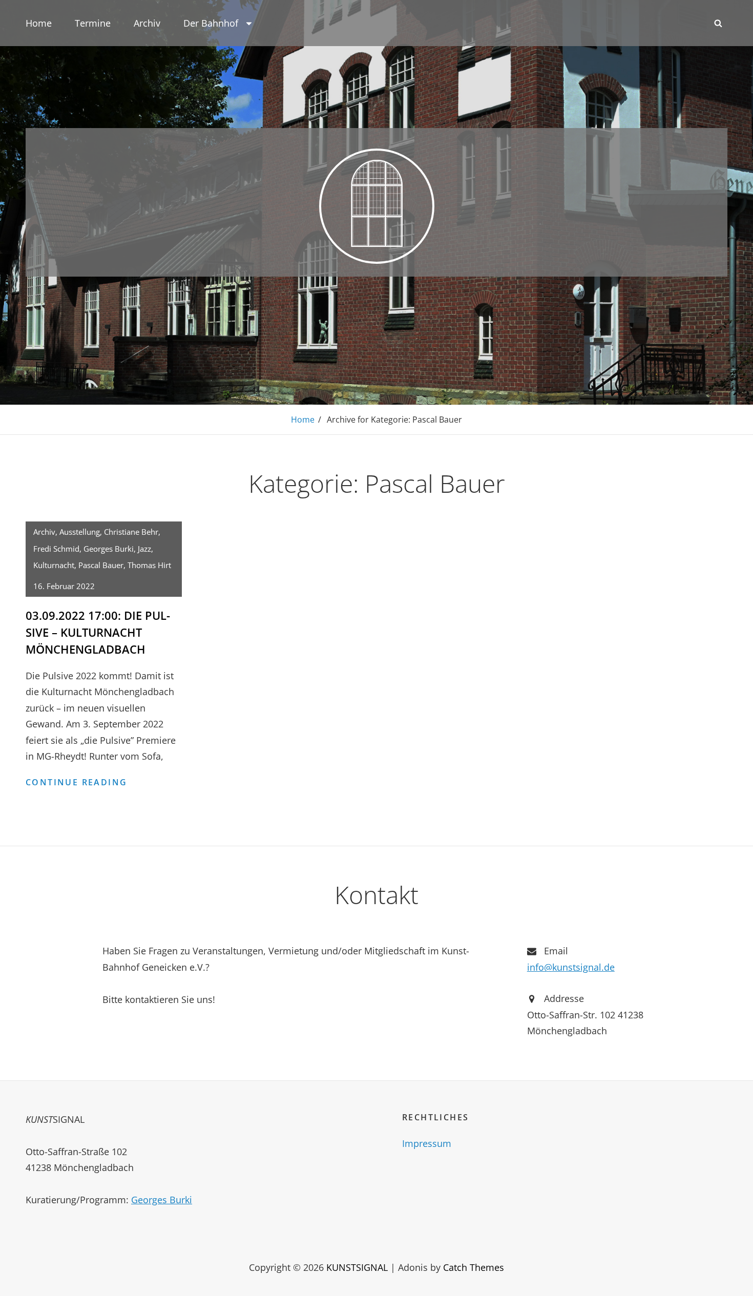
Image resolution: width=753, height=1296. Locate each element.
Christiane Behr (131, 532)
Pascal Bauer (100, 565)
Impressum (426, 1143)
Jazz (144, 549)
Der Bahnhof (210, 23)
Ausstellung (79, 532)
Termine (93, 23)
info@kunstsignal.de (571, 967)
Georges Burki (108, 549)
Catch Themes (473, 1267)
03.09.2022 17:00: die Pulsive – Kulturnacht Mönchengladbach (98, 632)
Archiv (147, 23)
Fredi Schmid (56, 549)
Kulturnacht (53, 565)
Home (39, 23)
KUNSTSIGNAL (357, 1267)
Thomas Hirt (149, 565)
